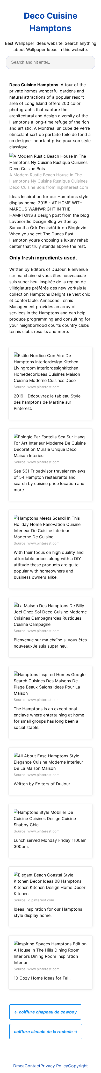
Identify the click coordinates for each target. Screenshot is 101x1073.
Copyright (78, 1065)
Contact (32, 1065)
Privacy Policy (54, 1065)
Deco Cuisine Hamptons (50, 22)
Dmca (19, 1065)
